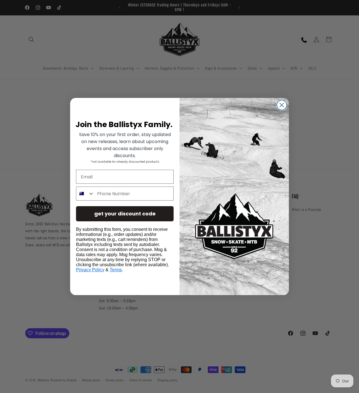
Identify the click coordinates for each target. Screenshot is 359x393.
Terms (116, 269)
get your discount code (125, 213)
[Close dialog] (282, 105)
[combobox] (85, 193)
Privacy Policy (90, 269)
